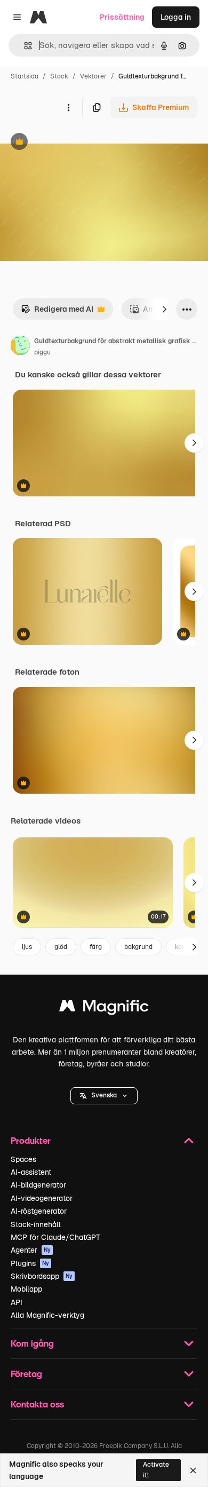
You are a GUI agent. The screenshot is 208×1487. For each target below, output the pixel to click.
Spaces (23, 1159)
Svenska (104, 1095)
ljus (27, 947)
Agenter (31, 1250)
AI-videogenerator (42, 1198)
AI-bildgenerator (38, 1185)
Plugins (30, 1263)
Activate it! (156, 1469)
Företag (26, 1373)
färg (96, 947)
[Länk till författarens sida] (20, 347)
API (16, 1302)
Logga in (176, 17)
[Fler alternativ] (68, 107)
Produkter (31, 1140)
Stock (59, 76)
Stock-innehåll (36, 1224)
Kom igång (32, 1343)
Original (68, 143)
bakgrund (138, 947)
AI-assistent (31, 1172)
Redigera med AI (57, 312)
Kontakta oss (37, 1404)
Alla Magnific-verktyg (47, 1315)
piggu (42, 352)
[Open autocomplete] (23, 46)
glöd (60, 947)
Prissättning (122, 17)
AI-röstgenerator (39, 1211)
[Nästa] (164, 309)
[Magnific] (104, 1008)
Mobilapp (26, 1289)
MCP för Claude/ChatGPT (55, 1237)
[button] (104, 1095)
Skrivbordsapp (42, 1276)
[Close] (193, 1470)
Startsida (24, 76)
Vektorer (93, 76)
